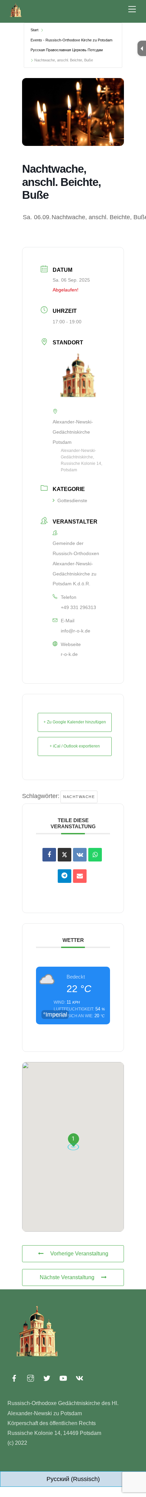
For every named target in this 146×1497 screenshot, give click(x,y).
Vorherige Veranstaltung (79, 1253)
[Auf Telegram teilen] (64, 876)
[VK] (80, 854)
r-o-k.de (69, 654)
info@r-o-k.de (75, 630)
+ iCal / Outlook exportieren (75, 746)
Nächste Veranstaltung (67, 1277)
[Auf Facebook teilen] (49, 854)
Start (34, 30)
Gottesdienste (72, 500)
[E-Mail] (80, 876)
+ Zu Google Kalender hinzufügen (74, 722)
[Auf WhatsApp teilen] (95, 854)
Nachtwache (79, 797)
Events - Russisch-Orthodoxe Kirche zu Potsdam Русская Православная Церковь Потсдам (71, 45)
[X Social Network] (64, 854)
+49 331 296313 (78, 607)
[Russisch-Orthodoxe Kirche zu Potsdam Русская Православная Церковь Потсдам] (15, 16)
